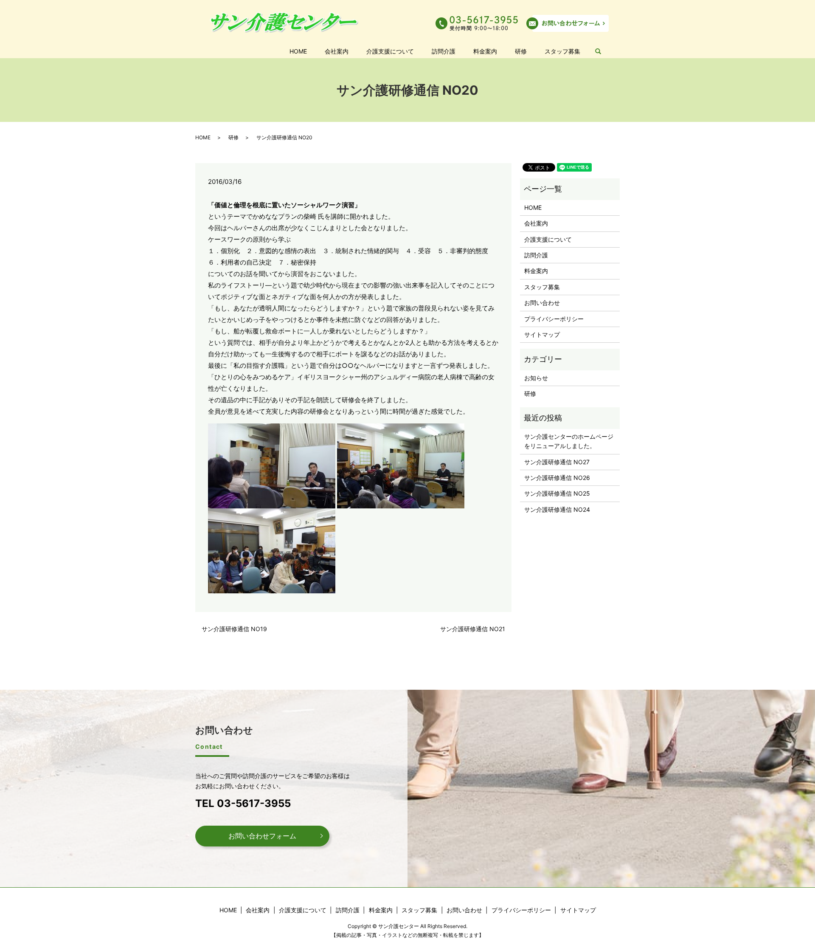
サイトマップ (542, 334)
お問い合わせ (542, 302)
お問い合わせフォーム (262, 836)
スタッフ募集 (562, 51)
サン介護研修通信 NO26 (557, 477)
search (602, 51)
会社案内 (336, 51)
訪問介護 (443, 51)
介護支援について (390, 51)
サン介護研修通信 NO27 (557, 461)
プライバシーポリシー (554, 318)
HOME (298, 51)
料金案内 (485, 51)
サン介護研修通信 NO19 (234, 628)
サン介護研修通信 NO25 (557, 493)
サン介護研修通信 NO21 (472, 628)
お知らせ (536, 377)
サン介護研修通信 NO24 (557, 509)
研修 (521, 51)
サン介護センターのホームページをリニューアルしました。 (568, 441)
